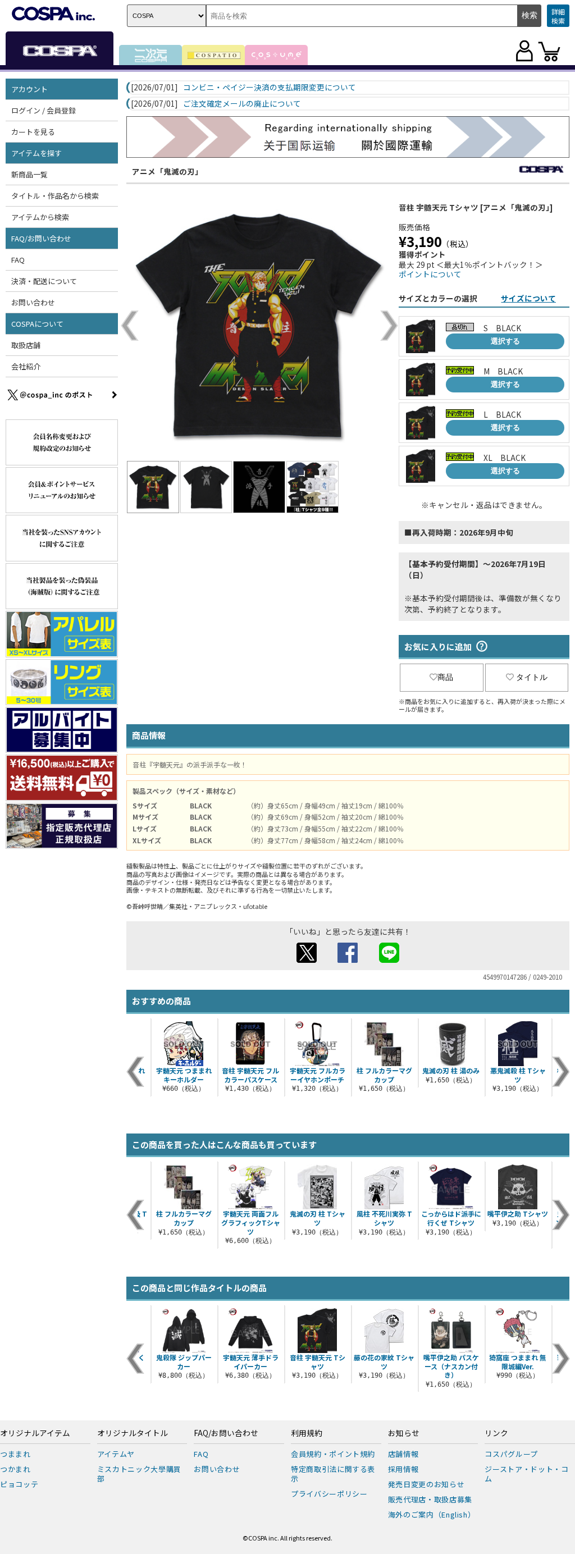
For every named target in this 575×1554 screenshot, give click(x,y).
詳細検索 (558, 16)
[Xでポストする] (306, 959)
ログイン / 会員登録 (43, 110)
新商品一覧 (29, 174)
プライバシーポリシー (329, 1493)
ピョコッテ (19, 1484)
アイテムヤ (116, 1453)
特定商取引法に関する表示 (333, 1474)
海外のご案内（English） (432, 1514)
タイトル (531, 677)
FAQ (18, 259)
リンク (496, 1433)
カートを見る (33, 131)
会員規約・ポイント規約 (333, 1453)
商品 (445, 677)
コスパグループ (511, 1453)
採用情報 (403, 1469)
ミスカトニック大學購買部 (139, 1474)
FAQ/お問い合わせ (226, 1433)
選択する (505, 341)
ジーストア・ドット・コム (526, 1474)
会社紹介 (25, 366)
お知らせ (403, 1433)
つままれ (15, 1453)
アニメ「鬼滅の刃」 (167, 171)
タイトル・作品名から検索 (55, 195)
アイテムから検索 (40, 217)
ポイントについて (430, 274)
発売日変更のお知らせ (426, 1484)
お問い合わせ (33, 302)
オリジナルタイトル (132, 1433)
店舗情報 (403, 1453)
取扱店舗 (25, 345)
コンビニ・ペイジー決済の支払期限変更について (269, 88)
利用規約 (306, 1433)
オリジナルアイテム (35, 1433)
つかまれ (15, 1469)
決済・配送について (44, 281)
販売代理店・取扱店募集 (430, 1499)
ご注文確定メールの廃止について (242, 104)
